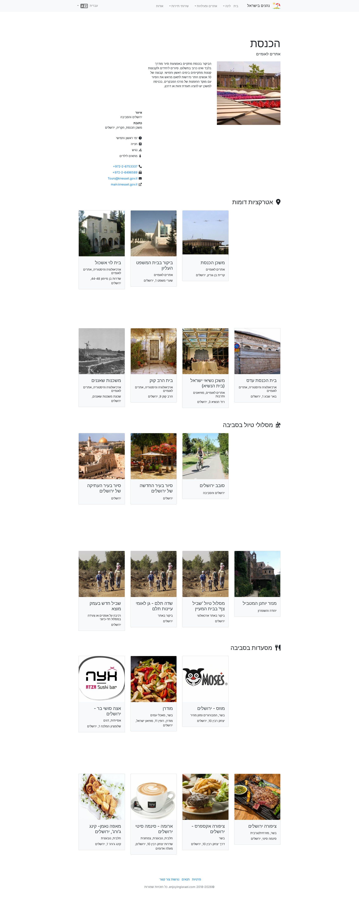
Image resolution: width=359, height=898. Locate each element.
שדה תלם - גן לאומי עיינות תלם (154, 606)
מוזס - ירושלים (211, 708)
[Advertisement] (179, 26)
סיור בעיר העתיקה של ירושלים (104, 488)
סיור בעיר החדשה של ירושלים (156, 488)
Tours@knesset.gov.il (122, 178)
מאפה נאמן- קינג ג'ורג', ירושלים (105, 828)
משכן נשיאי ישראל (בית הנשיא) (207, 383)
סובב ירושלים (212, 485)
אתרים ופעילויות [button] (207, 6)
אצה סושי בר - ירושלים (107, 711)
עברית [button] (93, 5)
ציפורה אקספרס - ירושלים (208, 828)
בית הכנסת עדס (261, 380)
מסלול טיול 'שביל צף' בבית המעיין (208, 606)
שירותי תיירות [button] (180, 6)
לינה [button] (228, 6)
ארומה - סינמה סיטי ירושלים (154, 828)
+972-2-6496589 (125, 172)
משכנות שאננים (106, 380)
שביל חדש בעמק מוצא (105, 606)
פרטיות (196, 879)
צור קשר (164, 879)
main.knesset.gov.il (124, 184)
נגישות (175, 879)
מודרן (168, 708)
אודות (159, 6)
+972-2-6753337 (125, 166)
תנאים (186, 879)
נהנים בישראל (258, 5)
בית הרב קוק (161, 380)
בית (236, 6)
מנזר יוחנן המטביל (260, 603)
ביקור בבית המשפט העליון (154, 265)
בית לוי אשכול (108, 262)
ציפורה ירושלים (262, 826)
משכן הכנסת (213, 262)
